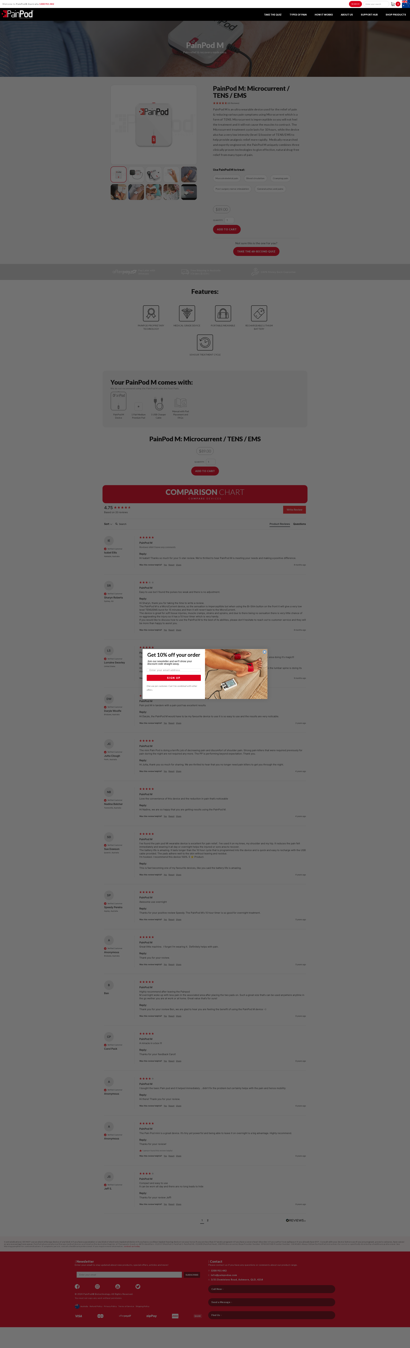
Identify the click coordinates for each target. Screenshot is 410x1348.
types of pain (298, 14)
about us (347, 14)
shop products (396, 14)
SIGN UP (173, 677)
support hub (369, 14)
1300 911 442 (46, 4)
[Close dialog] (264, 652)
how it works (324, 14)
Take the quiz (273, 14)
